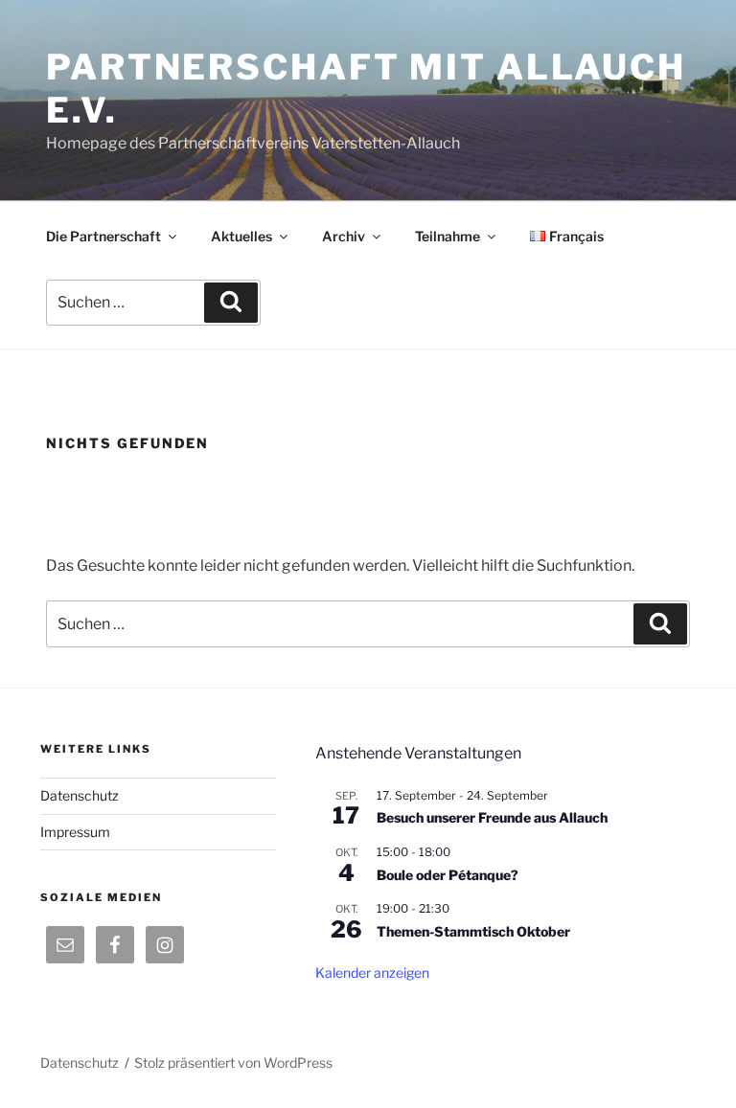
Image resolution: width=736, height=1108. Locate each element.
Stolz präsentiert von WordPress (233, 1062)
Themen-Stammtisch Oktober (473, 931)
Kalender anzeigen (372, 972)
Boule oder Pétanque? (447, 875)
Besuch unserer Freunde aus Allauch (492, 817)
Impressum (75, 832)
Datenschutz (79, 795)
